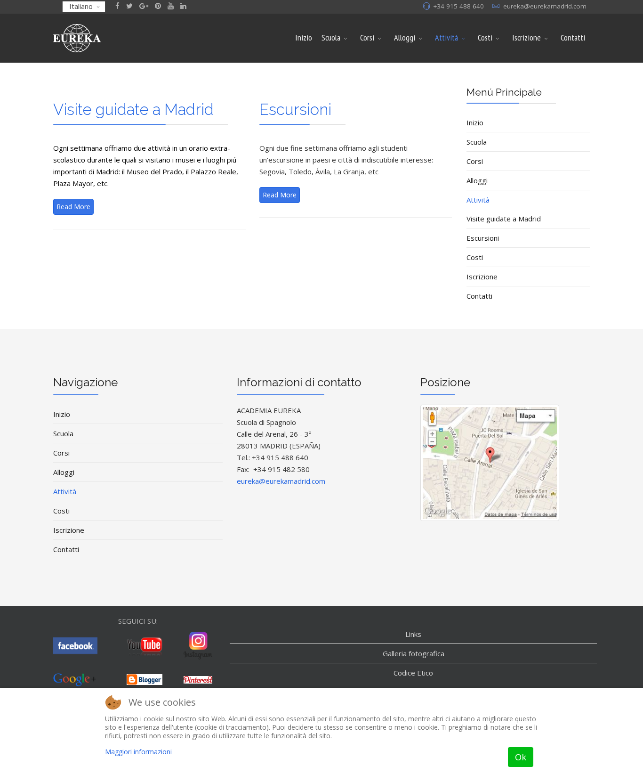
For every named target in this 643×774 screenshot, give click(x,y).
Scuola (331, 37)
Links (413, 634)
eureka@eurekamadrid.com (545, 6)
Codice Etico (413, 672)
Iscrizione (526, 37)
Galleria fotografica (413, 653)
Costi (485, 37)
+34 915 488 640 (458, 6)
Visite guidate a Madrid (133, 109)
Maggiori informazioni (138, 751)
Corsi (367, 37)
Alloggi (404, 37)
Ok (520, 757)
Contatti (573, 37)
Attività (446, 37)
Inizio (303, 37)
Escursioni (295, 109)
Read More (73, 206)
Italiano (81, 6)
